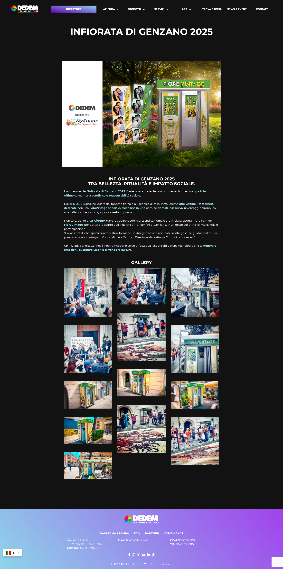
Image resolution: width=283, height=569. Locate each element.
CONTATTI (262, 9)
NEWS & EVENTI (237, 9)
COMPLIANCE (173, 533)
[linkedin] (148, 554)
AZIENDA (109, 9)
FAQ (137, 533)
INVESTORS (73, 9)
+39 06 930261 (82, 547)
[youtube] (143, 554)
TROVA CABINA (212, 9)
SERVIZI (159, 9)
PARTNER (152, 533)
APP (184, 9)
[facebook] (129, 554)
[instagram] (133, 554)
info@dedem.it (133, 540)
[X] (138, 554)
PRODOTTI (134, 9)
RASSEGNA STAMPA (114, 533)
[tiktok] (153, 554)
